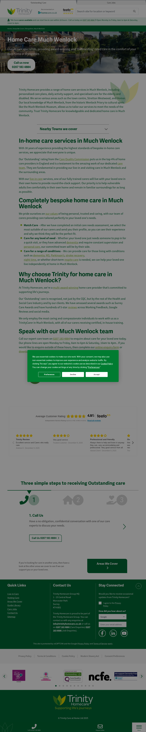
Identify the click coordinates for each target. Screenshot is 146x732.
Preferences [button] (94, 367)
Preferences (49, 375)
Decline (73, 375)
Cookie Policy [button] (107, 364)
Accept (97, 375)
